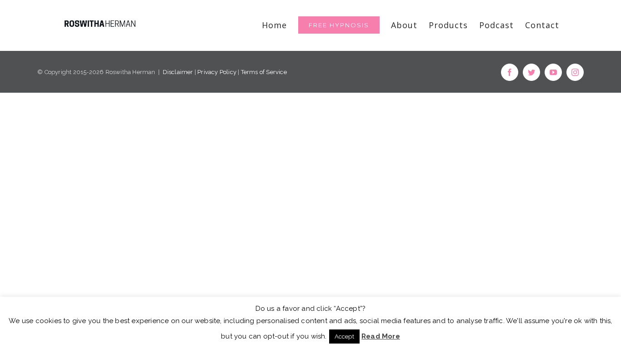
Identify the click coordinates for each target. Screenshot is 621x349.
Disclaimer (178, 72)
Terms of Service (264, 72)
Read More (380, 336)
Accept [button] (344, 336)
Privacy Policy (216, 72)
